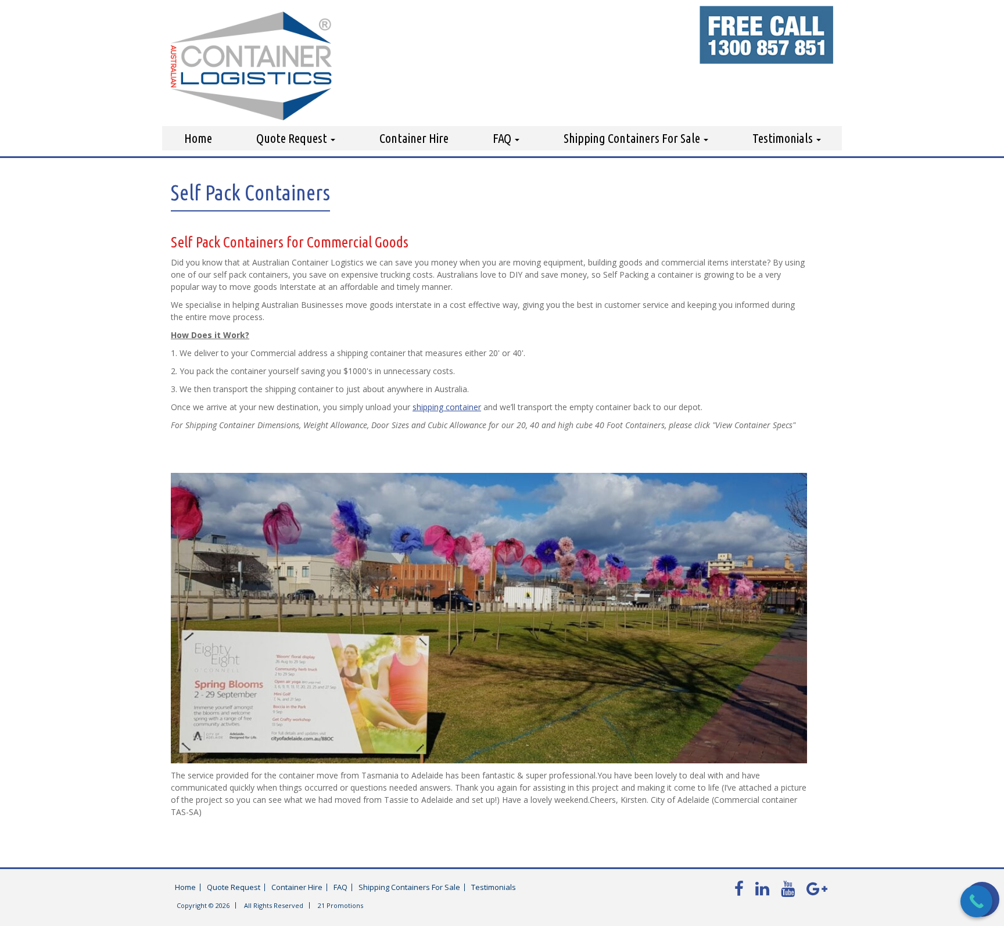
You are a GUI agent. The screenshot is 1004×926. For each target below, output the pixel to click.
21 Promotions (340, 905)
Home (198, 138)
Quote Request (292, 138)
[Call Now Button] (976, 901)
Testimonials (783, 138)
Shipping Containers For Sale (633, 138)
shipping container (447, 406)
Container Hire (414, 138)
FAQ (503, 138)
